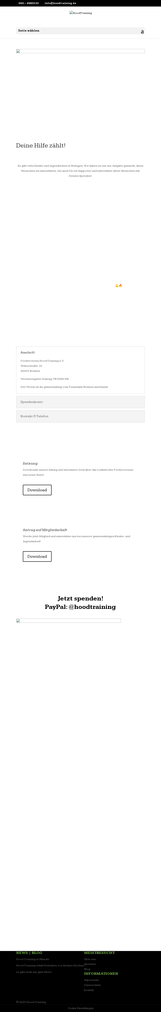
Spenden (90, 964)
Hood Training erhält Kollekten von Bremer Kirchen (50, 965)
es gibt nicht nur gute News (34, 972)
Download (37, 490)
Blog (87, 969)
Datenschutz (92, 985)
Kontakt (89, 990)
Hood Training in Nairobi (32, 959)
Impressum (91, 980)
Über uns (90, 959)
